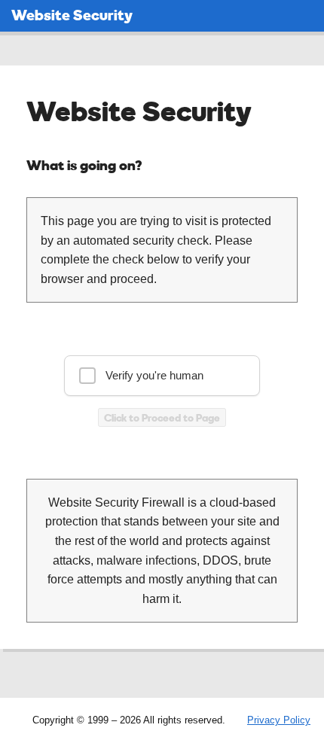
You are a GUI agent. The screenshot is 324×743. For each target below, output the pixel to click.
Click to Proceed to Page (162, 417)
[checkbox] (162, 375)
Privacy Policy (278, 720)
